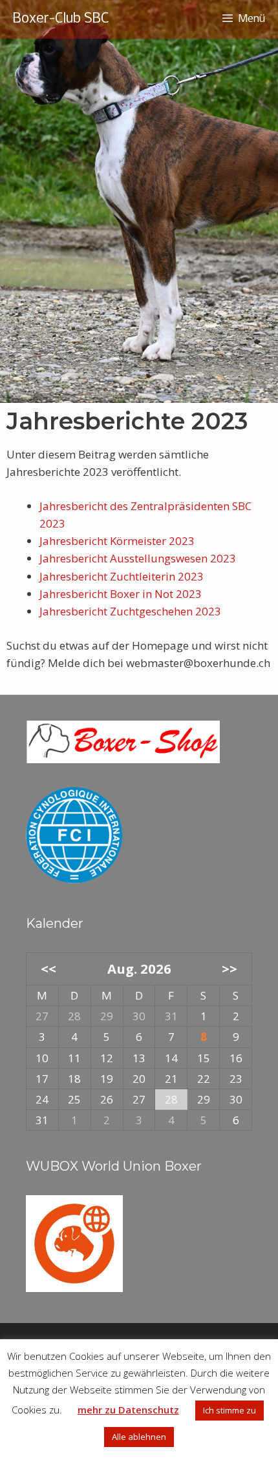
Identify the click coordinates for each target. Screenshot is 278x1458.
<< (48, 969)
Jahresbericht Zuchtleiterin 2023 (121, 576)
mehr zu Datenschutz (128, 1409)
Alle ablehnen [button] (139, 1437)
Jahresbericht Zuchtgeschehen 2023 (130, 611)
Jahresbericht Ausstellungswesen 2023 (137, 558)
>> (229, 969)
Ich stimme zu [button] (229, 1410)
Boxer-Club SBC (61, 19)
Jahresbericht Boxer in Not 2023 (120, 593)
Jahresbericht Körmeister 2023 (117, 540)
